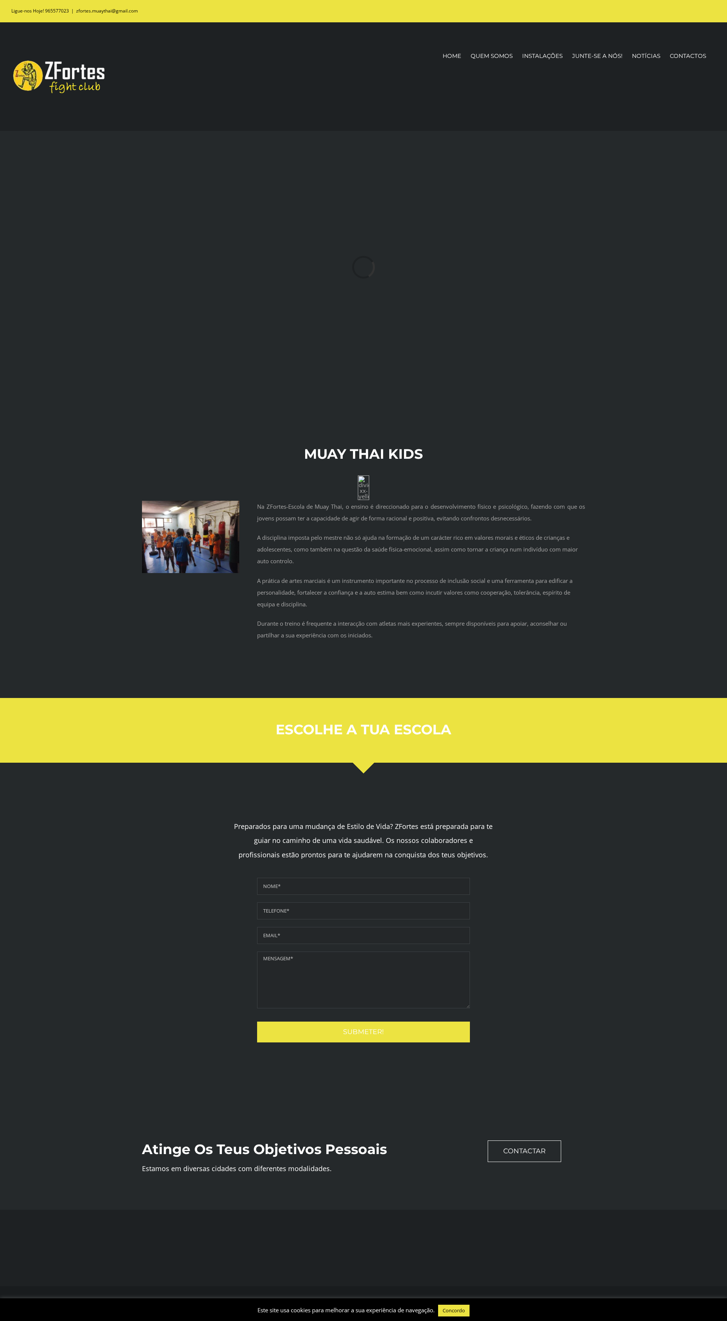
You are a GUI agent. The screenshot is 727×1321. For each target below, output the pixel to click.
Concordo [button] (454, 1310)
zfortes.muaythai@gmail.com (107, 11)
